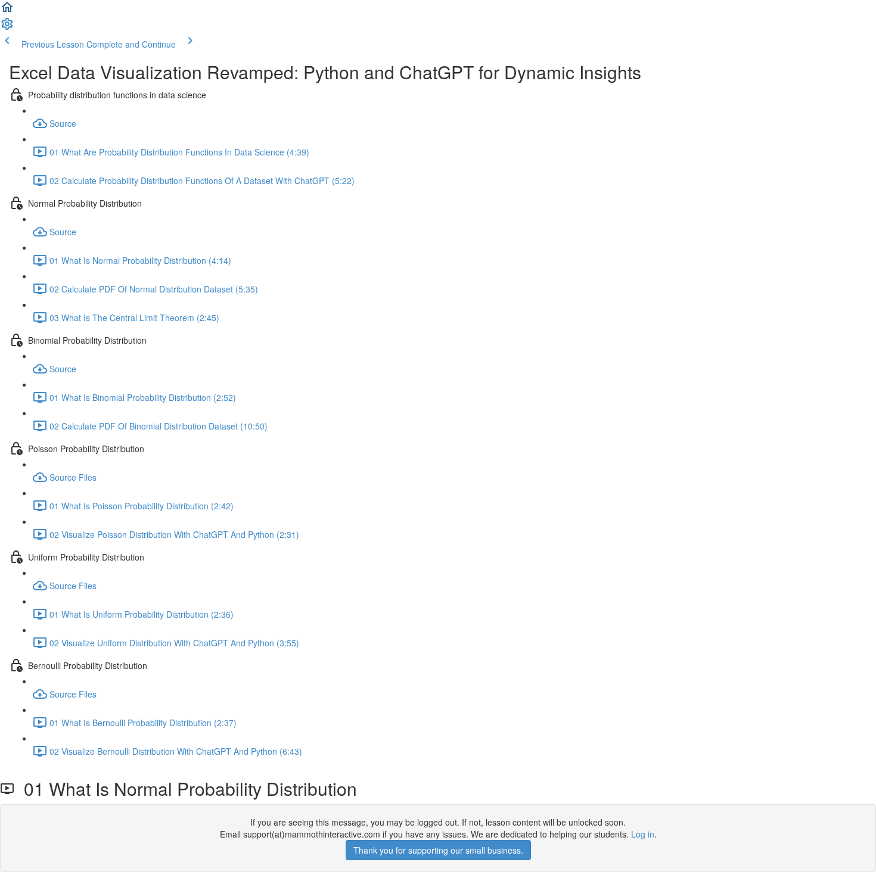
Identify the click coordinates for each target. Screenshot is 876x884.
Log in (642, 834)
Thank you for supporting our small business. (438, 850)
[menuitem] (7, 27)
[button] (7, 11)
